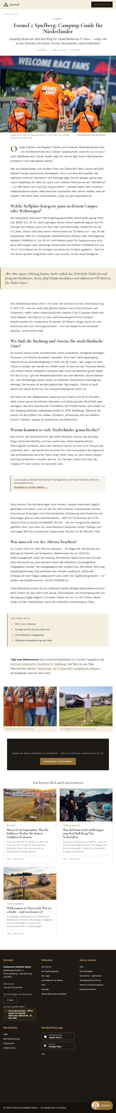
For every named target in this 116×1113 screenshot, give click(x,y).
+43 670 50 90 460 (12, 987)
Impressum (8, 1043)
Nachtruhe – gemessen (91, 975)
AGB (5, 1034)
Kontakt (45, 989)
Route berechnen (88, 989)
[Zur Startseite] (6, 4)
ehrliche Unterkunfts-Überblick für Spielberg (38, 664)
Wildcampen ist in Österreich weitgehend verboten (68, 668)
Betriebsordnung (11, 1038)
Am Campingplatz (49, 971)
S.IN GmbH (60, 1107)
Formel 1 (100, 151)
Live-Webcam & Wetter (52, 980)
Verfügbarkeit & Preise (90, 980)
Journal (14, 4)
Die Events (46, 966)
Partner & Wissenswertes (91, 984)
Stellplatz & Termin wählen (58, 761)
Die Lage (45, 975)
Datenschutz (9, 1047)
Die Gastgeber (86, 971)
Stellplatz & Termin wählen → (31, 487)
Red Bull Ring (45, 186)
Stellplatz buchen (102, 4)
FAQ (43, 984)
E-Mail (10, 1000)
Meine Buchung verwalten (53, 993)
